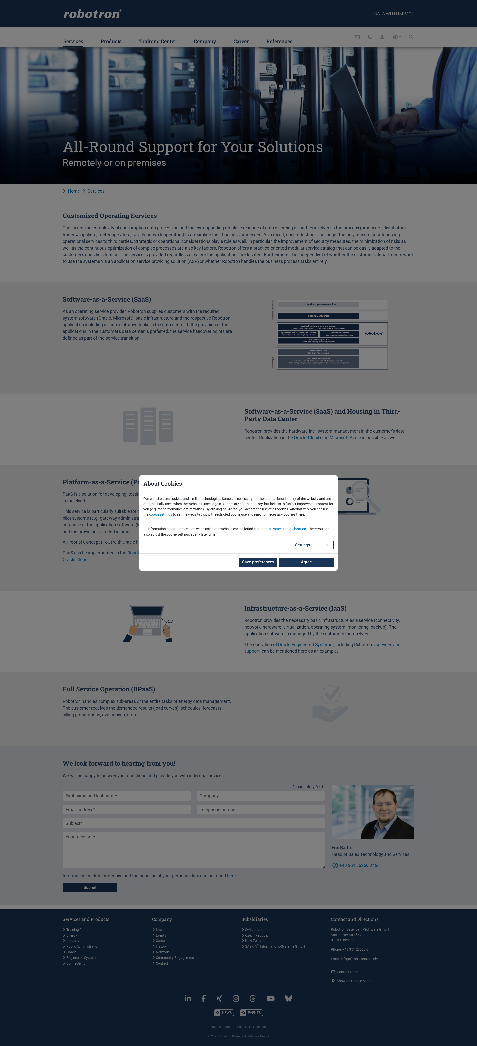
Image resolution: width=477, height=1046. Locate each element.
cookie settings (160, 514)
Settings (302, 545)
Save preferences (258, 562)
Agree (306, 562)
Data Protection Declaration (284, 529)
